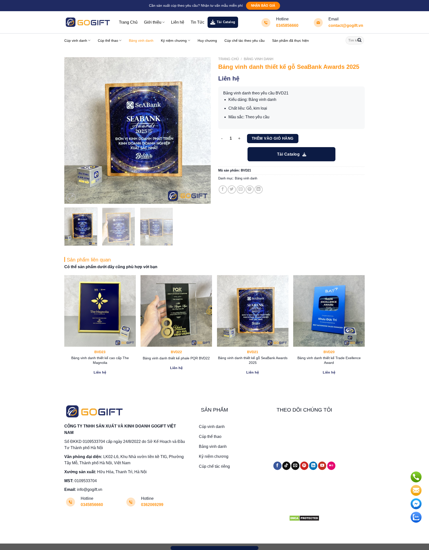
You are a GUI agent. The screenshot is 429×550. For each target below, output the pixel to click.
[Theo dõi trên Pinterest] (304, 466)
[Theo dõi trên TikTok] (286, 466)
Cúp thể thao (108, 40)
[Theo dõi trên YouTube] (322, 466)
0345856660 (287, 25)
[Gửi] (359, 40)
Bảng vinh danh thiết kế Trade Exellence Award (329, 360)
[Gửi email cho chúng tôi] (295, 466)
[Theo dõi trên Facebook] (277, 466)
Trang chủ (228, 59)
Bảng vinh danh (141, 40)
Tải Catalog (226, 22)
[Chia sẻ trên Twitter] (232, 189)
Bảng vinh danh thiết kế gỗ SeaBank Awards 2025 (252, 360)
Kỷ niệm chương (174, 40)
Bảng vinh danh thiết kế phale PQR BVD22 (176, 358)
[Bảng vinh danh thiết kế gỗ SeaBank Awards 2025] (252, 311)
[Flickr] (331, 466)
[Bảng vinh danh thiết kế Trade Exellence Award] (329, 311)
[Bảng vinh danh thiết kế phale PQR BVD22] (176, 311)
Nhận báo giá (263, 5)
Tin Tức (197, 22)
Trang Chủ (128, 22)
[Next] (201, 130)
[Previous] (73, 130)
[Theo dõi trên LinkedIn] (313, 466)
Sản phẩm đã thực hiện (290, 40)
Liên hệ (177, 22)
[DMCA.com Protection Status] (304, 518)
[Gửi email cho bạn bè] (241, 189)
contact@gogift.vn (345, 25)
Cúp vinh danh (75, 40)
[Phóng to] (71, 198)
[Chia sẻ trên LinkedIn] (258, 189)
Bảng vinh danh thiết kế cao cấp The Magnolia (100, 360)
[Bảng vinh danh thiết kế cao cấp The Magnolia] (100, 311)
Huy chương (207, 40)
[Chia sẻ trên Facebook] (223, 189)
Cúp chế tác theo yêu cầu (244, 40)
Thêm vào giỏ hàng (273, 138)
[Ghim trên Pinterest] (250, 189)
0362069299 (152, 505)
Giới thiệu (152, 22)
